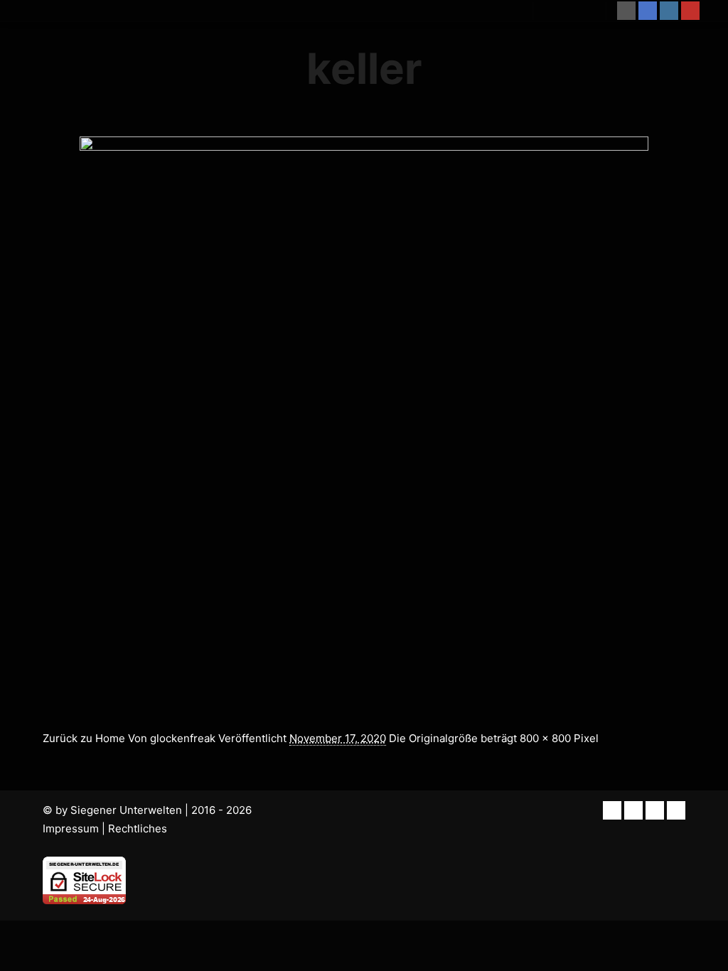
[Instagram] (669, 10)
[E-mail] (626, 10)
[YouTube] (690, 10)
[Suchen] (556, 10)
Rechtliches (137, 828)
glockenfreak (182, 738)
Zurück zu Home (84, 738)
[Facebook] (647, 10)
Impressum (71, 828)
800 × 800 (545, 738)
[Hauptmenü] (582, 10)
